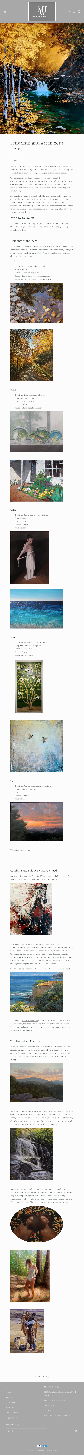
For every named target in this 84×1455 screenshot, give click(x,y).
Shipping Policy (12, 1418)
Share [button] (15, 160)
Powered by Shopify (51, 1450)
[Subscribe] (44, 1431)
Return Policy (11, 1402)
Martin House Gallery (38, 1450)
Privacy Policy (11, 1407)
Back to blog (43, 1376)
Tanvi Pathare (33, 969)
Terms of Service (12, 1413)
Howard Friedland (30, 1020)
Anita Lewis (27, 944)
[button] (4, 11)
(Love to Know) (50, 964)
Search (8, 1392)
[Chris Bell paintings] (31, 385)
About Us (9, 1397)
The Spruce (28, 256)
